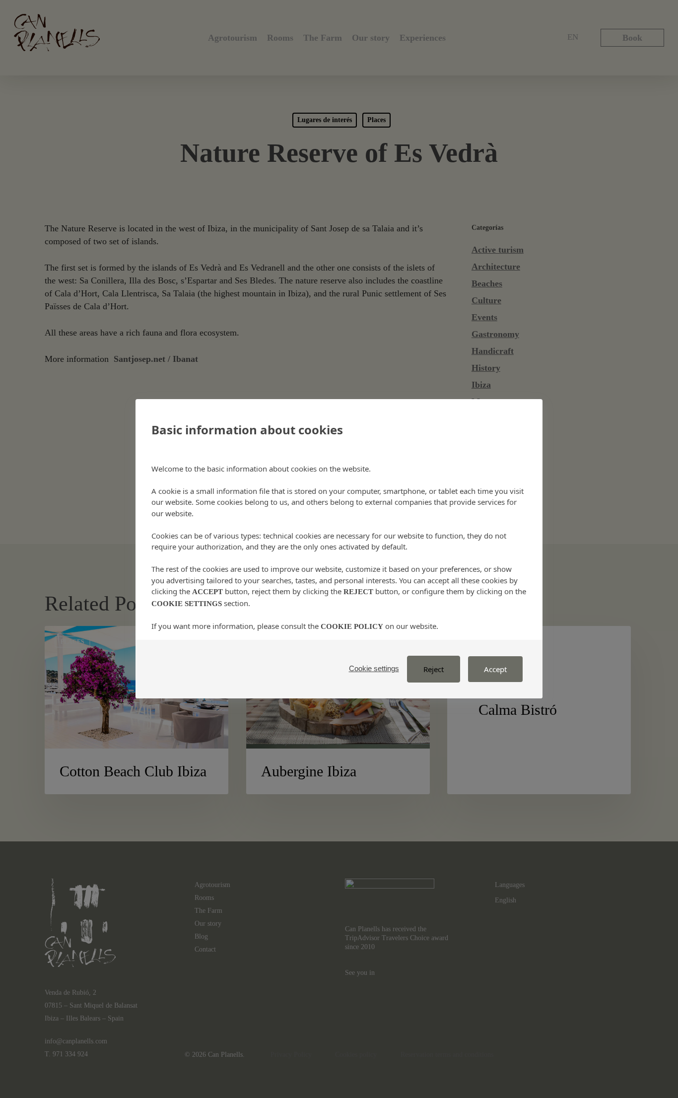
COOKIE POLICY (352, 626)
